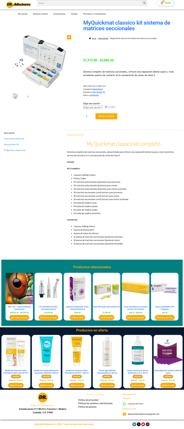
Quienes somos (40, 14)
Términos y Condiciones (94, 14)
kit (104, 92)
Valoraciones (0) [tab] (11, 144)
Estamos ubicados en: (42, 405)
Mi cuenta (22, 14)
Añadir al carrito (106, 116)
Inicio (94, 38)
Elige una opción (91, 103)
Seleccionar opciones (19, 318)
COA (94, 92)
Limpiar (111, 106)
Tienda (74, 14)
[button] (69, 37)
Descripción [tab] (9, 133)
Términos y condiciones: (95, 395)
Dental (99, 92)
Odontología (103, 38)
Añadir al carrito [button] (77, 318)
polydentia (94, 95)
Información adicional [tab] (14, 138)
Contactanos (59, 14)
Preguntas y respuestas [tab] (14, 150)
